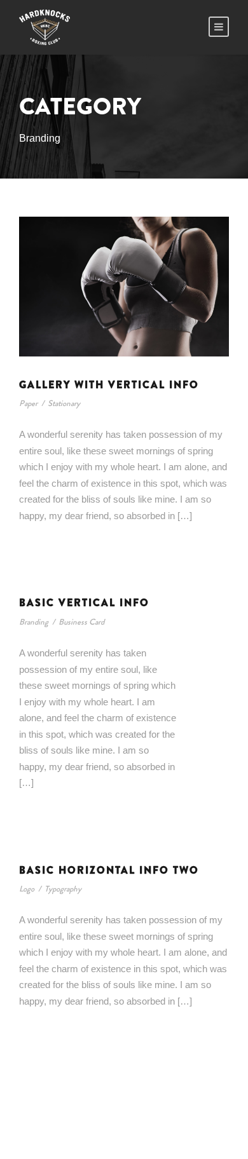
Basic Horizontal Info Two (109, 870)
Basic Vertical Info (84, 602)
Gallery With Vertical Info (109, 384)
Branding (33, 622)
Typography (63, 889)
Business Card (81, 622)
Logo (26, 889)
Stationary (64, 403)
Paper (28, 403)
